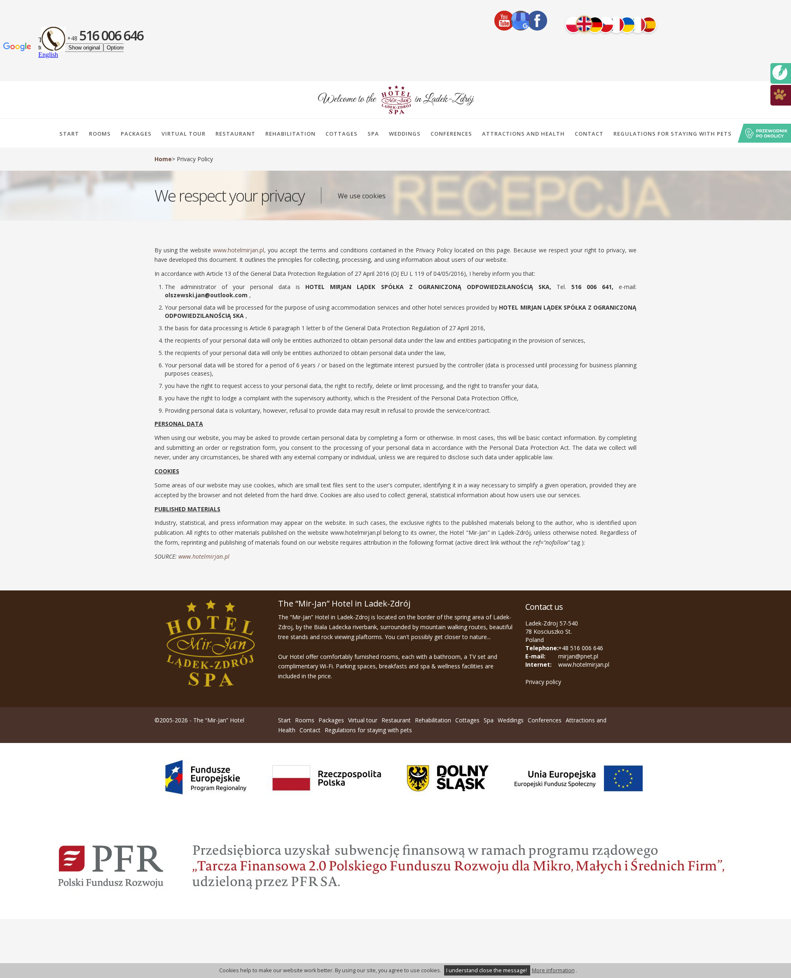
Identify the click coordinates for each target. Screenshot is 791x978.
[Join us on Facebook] (537, 21)
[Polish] (573, 24)
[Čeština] (605, 24)
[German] (595, 24)
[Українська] (627, 24)
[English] (584, 24)
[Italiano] (638, 24)
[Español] (648, 24)
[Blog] (779, 72)
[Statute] (779, 94)
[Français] (616, 24)
